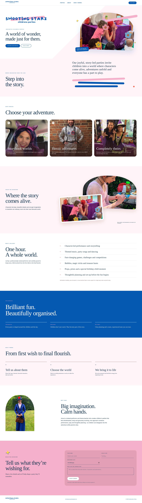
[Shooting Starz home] (11, 3)
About (69, 2)
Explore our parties (12, 45)
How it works (78, 2)
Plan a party (132, 2)
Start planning (73, 478)
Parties (62, 2)
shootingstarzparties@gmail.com (71, 499)
